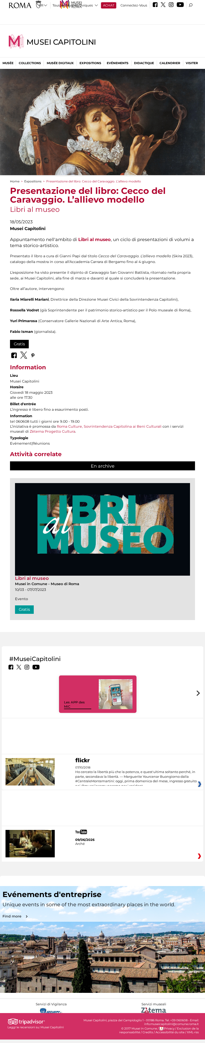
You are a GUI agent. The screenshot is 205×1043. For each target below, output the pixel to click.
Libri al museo (32, 578)
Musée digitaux (60, 63)
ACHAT (108, 5)
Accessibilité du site (170, 1032)
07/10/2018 (136, 777)
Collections (30, 63)
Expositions (90, 63)
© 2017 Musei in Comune (139, 1028)
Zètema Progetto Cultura (52, 431)
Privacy (169, 1028)
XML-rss (193, 1032)
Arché (80, 844)
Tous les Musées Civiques (72, 5)
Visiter (192, 63)
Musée (8, 63)
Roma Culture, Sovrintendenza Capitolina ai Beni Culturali (109, 426)
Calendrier (170, 63)
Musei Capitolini (61, 42)
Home (15, 181)
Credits (147, 1032)
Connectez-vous (133, 5)
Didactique (144, 63)
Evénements (117, 63)
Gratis (19, 344)
